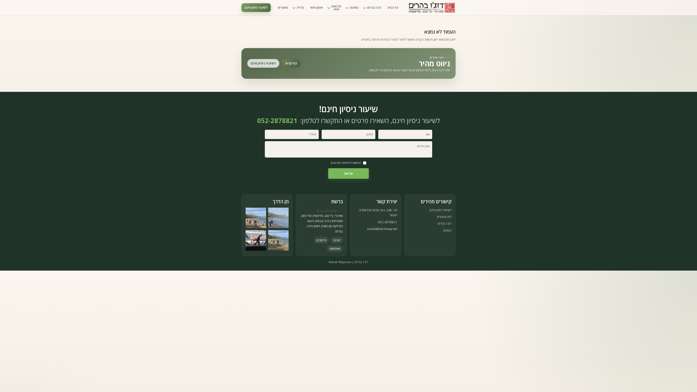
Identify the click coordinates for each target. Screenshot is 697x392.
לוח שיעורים (444, 217)
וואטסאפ (335, 248)
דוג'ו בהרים (374, 7)
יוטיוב (337, 240)
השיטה (354, 7)
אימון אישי (316, 7)
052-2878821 (387, 222)
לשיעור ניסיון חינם (256, 7)
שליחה (348, 173)
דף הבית (393, 7)
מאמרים (283, 7)
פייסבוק (321, 240)
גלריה (300, 7)
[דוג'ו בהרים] (432, 8)
